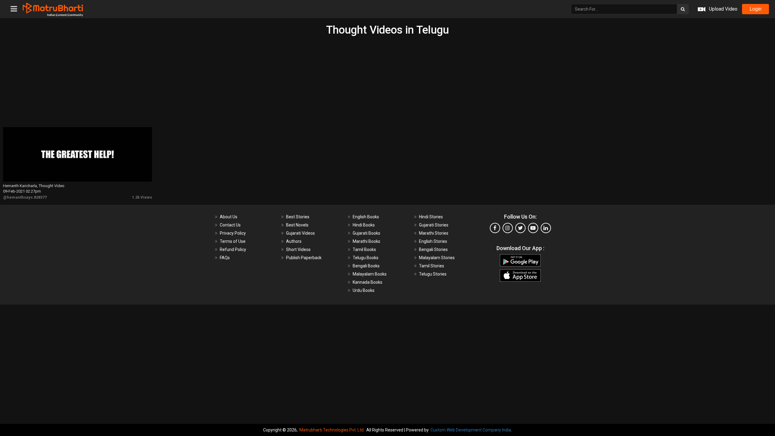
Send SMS (441, 140)
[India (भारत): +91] (364, 140)
